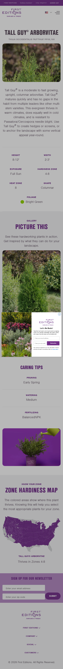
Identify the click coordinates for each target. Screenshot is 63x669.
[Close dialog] (59, 314)
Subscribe (53, 343)
